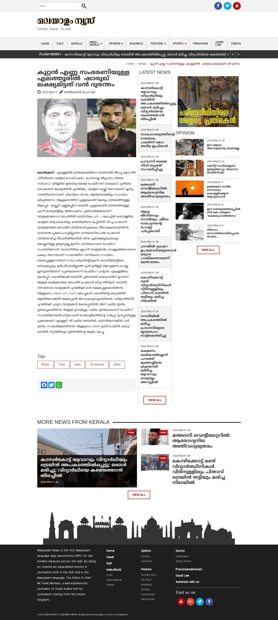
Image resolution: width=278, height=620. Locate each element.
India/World (113, 570)
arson (77, 364)
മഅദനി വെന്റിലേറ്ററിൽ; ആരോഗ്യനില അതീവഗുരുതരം (155, 191)
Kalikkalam (182, 556)
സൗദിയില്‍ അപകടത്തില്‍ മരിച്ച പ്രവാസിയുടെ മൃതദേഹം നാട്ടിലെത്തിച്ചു (154, 326)
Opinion (146, 551)
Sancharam (148, 599)
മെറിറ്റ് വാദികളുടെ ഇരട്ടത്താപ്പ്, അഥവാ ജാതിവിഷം (222, 169)
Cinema (145, 589)
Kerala (76, 43)
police (117, 364)
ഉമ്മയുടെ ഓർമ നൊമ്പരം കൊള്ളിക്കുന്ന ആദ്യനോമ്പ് (219, 192)
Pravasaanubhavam (189, 569)
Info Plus (146, 580)
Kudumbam (148, 594)
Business (136, 43)
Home (130, 64)
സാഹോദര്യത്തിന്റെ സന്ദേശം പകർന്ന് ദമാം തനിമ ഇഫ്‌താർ (158, 140)
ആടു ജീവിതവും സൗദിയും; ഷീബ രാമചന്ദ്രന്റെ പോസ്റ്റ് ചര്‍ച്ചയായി (155, 221)
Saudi (45, 43)
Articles (145, 556)
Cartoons (146, 561)
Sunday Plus (148, 575)
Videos (236, 43)
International (113, 580)
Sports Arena (183, 561)
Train (62, 364)
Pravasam (200, 43)
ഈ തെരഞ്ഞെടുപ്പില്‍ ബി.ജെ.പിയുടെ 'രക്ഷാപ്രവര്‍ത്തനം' (223, 213)
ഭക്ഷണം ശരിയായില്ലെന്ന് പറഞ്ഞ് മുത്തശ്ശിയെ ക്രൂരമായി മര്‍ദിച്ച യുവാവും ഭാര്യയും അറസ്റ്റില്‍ (154, 366)
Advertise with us (187, 582)
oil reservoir (97, 364)
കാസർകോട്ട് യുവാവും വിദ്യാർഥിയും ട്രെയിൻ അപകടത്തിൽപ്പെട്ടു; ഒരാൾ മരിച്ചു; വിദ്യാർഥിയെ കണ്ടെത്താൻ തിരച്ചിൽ (155, 55)
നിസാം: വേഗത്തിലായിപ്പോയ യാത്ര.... (223, 233)
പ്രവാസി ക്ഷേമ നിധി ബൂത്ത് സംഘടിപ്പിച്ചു (154, 165)
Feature (146, 569)
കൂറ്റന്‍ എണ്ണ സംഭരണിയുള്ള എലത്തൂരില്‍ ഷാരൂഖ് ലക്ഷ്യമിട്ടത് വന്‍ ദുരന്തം (83, 79)
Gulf (60, 43)
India (109, 575)
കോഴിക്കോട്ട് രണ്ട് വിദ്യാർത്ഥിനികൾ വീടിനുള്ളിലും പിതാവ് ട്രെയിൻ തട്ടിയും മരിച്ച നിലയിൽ (156, 289)
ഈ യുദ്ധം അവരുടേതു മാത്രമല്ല (223, 147)
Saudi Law (219, 43)
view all (155, 400)
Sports (180, 551)
